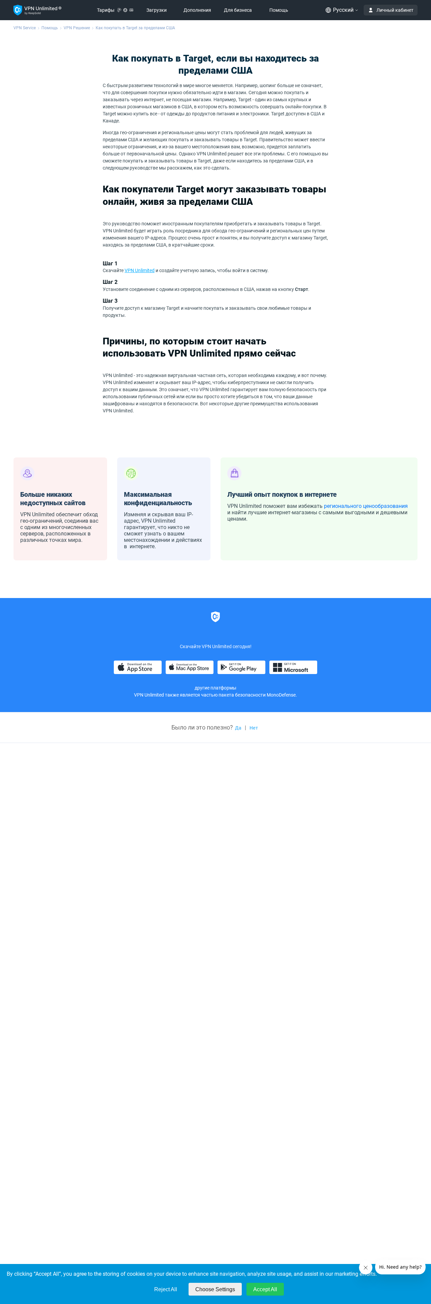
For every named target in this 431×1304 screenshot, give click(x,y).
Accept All (265, 1289)
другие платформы (215, 688)
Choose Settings (215, 1289)
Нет (254, 728)
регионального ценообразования (366, 506)
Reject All (165, 1289)
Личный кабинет (394, 10)
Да (238, 728)
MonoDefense (281, 695)
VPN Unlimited (140, 270)
